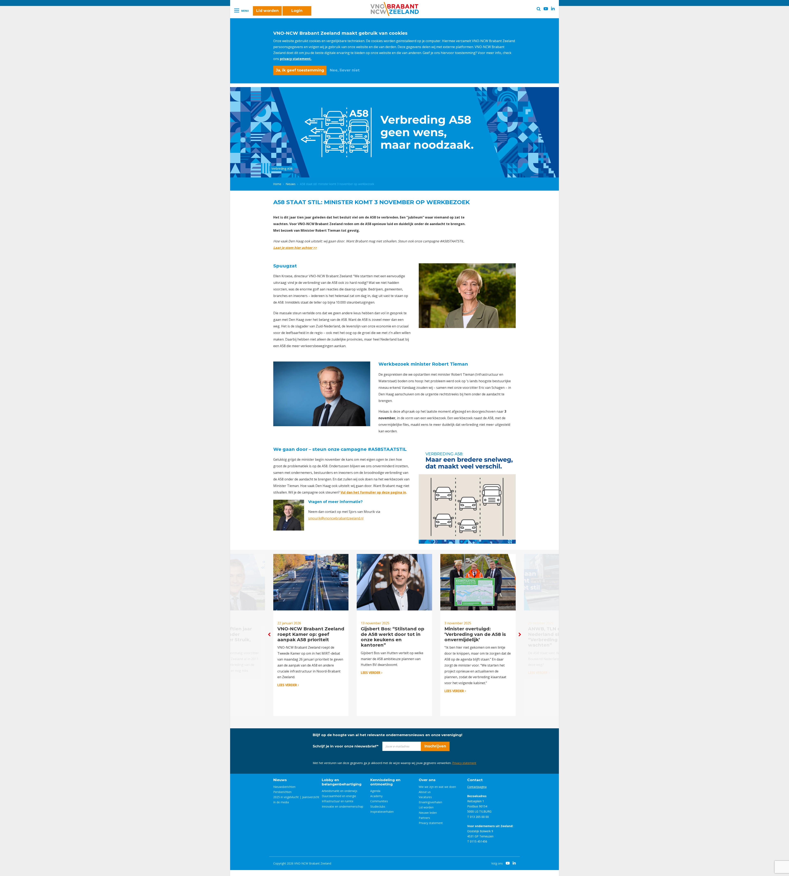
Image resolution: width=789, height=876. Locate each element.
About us (425, 792)
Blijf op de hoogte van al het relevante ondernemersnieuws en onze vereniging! (387, 735)
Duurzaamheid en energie (339, 796)
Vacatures (425, 797)
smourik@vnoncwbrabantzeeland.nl (335, 518)
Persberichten (282, 792)
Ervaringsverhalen (430, 802)
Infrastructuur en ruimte (337, 801)
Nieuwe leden (428, 813)
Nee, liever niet (345, 70)
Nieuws (290, 184)
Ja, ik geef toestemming (300, 70)
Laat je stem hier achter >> (295, 247)
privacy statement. (295, 58)
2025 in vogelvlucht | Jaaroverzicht (296, 797)
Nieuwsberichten (284, 787)
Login (296, 10)
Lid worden (267, 10)
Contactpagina (477, 787)
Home (277, 184)
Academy (376, 796)
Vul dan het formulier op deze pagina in (373, 492)
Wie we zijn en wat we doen (437, 787)
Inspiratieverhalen (382, 812)
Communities (379, 801)
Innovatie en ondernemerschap (342, 806)
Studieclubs (377, 806)
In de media (281, 802)
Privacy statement (464, 763)
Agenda (375, 791)
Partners (424, 818)
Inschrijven (435, 746)
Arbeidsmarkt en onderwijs (339, 791)
